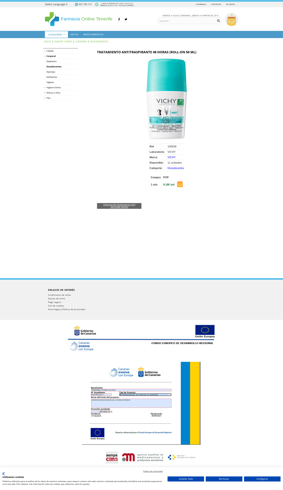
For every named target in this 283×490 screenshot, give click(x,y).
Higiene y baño (63, 41)
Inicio (74, 34)
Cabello (50, 50)
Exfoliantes (52, 77)
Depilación (52, 61)
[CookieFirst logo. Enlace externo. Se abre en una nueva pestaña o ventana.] (3, 473)
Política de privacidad (153, 471)
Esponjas (51, 71)
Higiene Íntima (54, 87)
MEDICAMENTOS (93, 34)
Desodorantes (99, 41)
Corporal (81, 41)
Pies (48, 97)
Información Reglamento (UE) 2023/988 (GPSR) (119, 206)
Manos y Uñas (53, 92)
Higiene (50, 82)
